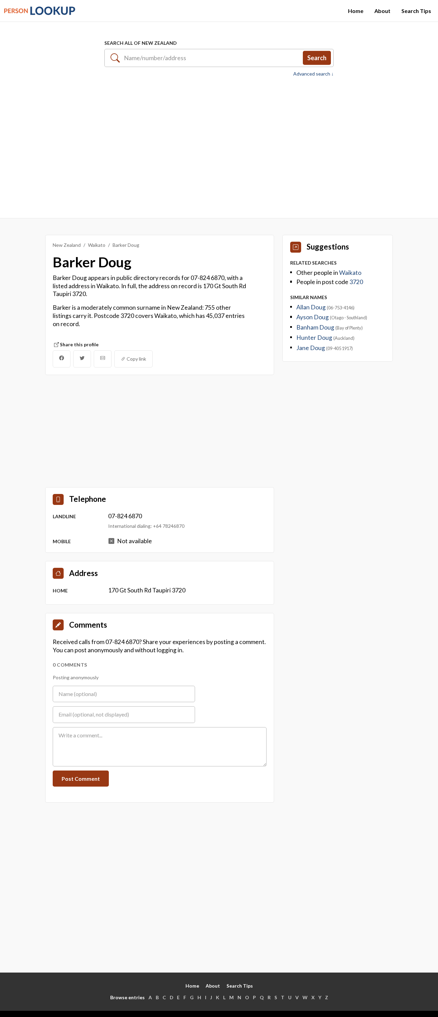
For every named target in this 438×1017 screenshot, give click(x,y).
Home (355, 11)
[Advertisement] (219, 144)
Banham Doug (315, 327)
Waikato (96, 245)
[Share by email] (103, 358)
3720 (356, 281)
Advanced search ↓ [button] (313, 74)
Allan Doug (311, 307)
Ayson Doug (313, 317)
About (382, 11)
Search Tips (416, 11)
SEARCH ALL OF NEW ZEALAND (140, 43)
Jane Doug (311, 347)
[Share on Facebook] (61, 358)
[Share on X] (82, 358)
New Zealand (67, 245)
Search (316, 58)
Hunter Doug (314, 337)
